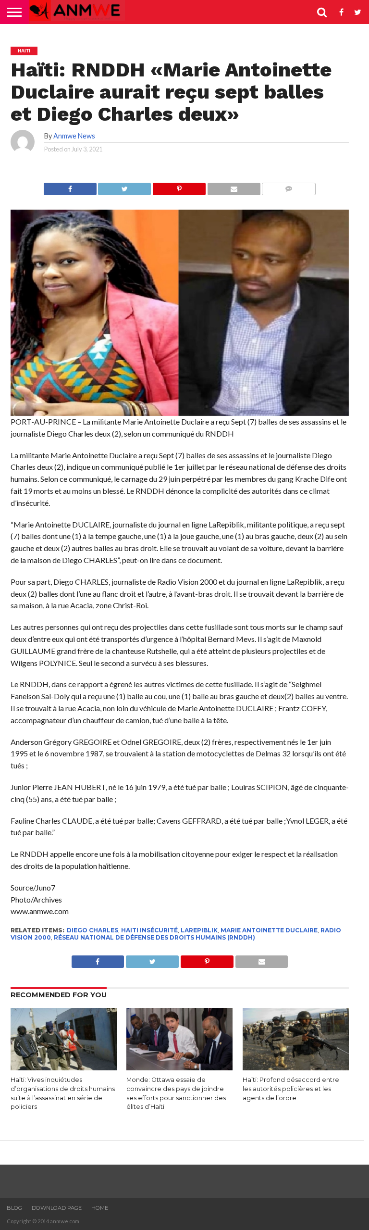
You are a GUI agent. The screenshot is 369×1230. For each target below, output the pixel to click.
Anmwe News (74, 136)
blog (14, 1208)
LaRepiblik (199, 930)
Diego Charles (92, 930)
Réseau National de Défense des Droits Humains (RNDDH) (154, 937)
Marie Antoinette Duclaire (269, 930)
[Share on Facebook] (70, 186)
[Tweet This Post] (124, 186)
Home (99, 1208)
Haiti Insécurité (149, 930)
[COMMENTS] (289, 186)
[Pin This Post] (179, 186)
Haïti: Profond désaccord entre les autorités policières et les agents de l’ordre (291, 1088)
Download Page (57, 1208)
